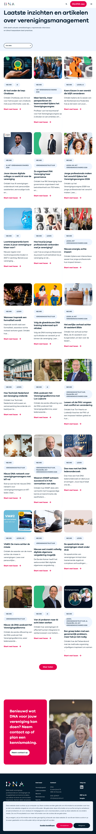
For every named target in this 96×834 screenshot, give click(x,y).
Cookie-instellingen (47, 826)
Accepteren (64, 826)
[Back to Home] (9, 4)
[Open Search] (66, 4)
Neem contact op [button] (20, 752)
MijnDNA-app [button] (78, 4)
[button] (48, 667)
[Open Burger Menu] (91, 4)
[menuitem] (43, 787)
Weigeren (81, 826)
